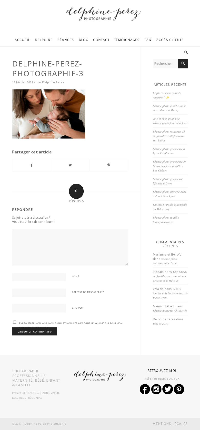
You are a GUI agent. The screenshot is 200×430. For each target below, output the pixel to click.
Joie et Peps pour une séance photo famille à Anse (170, 121)
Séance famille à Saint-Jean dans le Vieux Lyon (170, 293)
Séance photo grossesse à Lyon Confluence (169, 151)
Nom (76, 277)
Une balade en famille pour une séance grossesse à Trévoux (170, 276)
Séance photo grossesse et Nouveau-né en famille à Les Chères (169, 166)
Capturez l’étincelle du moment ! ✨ (167, 95)
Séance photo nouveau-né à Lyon (165, 261)
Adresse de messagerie (88, 292)
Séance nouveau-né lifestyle (170, 310)
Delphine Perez (53, 82)
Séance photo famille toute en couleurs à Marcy (169, 108)
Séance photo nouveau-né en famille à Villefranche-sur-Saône (169, 135)
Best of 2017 (161, 323)
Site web (77, 308)
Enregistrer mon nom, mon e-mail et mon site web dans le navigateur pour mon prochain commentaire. (70, 326)
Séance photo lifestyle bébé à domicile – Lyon (169, 194)
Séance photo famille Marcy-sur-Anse (166, 219)
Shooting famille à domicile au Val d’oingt (170, 207)
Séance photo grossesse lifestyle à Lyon (168, 181)
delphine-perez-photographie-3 (48, 68)
